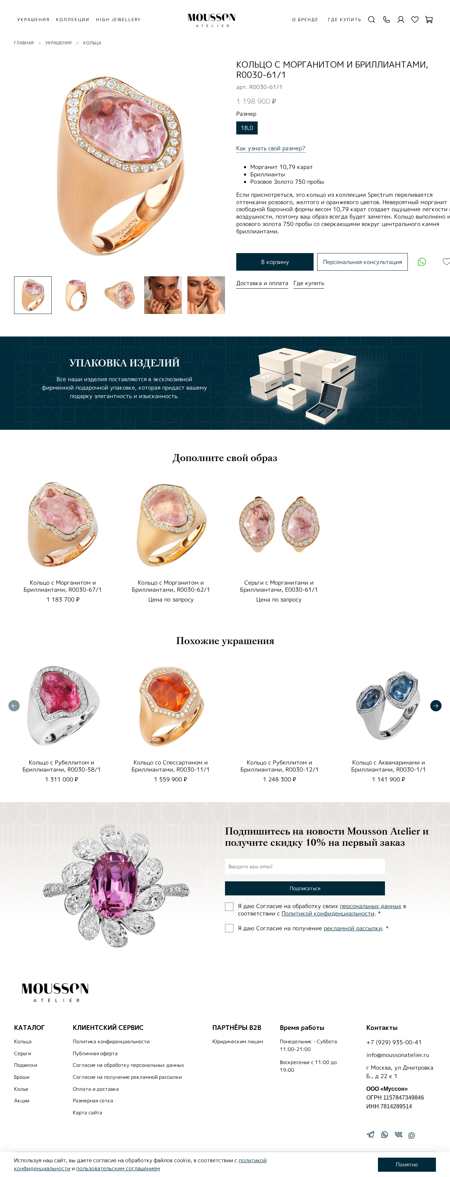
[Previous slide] (25, 165)
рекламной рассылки (353, 928)
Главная (23, 43)
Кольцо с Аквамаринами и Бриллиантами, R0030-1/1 (388, 766)
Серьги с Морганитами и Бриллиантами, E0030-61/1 (279, 585)
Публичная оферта (95, 1053)
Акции (21, 1100)
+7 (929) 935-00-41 (394, 1042)
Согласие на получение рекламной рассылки (127, 1077)
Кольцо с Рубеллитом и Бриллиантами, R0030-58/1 (61, 766)
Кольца (92, 43)
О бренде (305, 20)
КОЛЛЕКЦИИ (73, 20)
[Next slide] (213, 165)
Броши (21, 1077)
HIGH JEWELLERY (118, 20)
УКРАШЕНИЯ (33, 20)
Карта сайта (87, 1112)
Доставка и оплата (262, 283)
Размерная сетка (93, 1100)
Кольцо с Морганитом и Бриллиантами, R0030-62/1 (171, 585)
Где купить (344, 20)
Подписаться (305, 888)
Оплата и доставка (96, 1089)
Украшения (58, 43)
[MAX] (412, 1135)
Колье (21, 1089)
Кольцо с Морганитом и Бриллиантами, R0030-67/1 (63, 585)
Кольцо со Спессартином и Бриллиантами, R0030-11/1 (170, 766)
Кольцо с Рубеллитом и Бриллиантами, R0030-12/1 (279, 766)
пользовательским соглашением (118, 1168)
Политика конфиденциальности (111, 1041)
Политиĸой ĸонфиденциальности (328, 913)
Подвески (25, 1065)
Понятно (407, 1164)
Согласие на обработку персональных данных (128, 1065)
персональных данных (370, 906)
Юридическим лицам (237, 1041)
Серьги (22, 1053)
